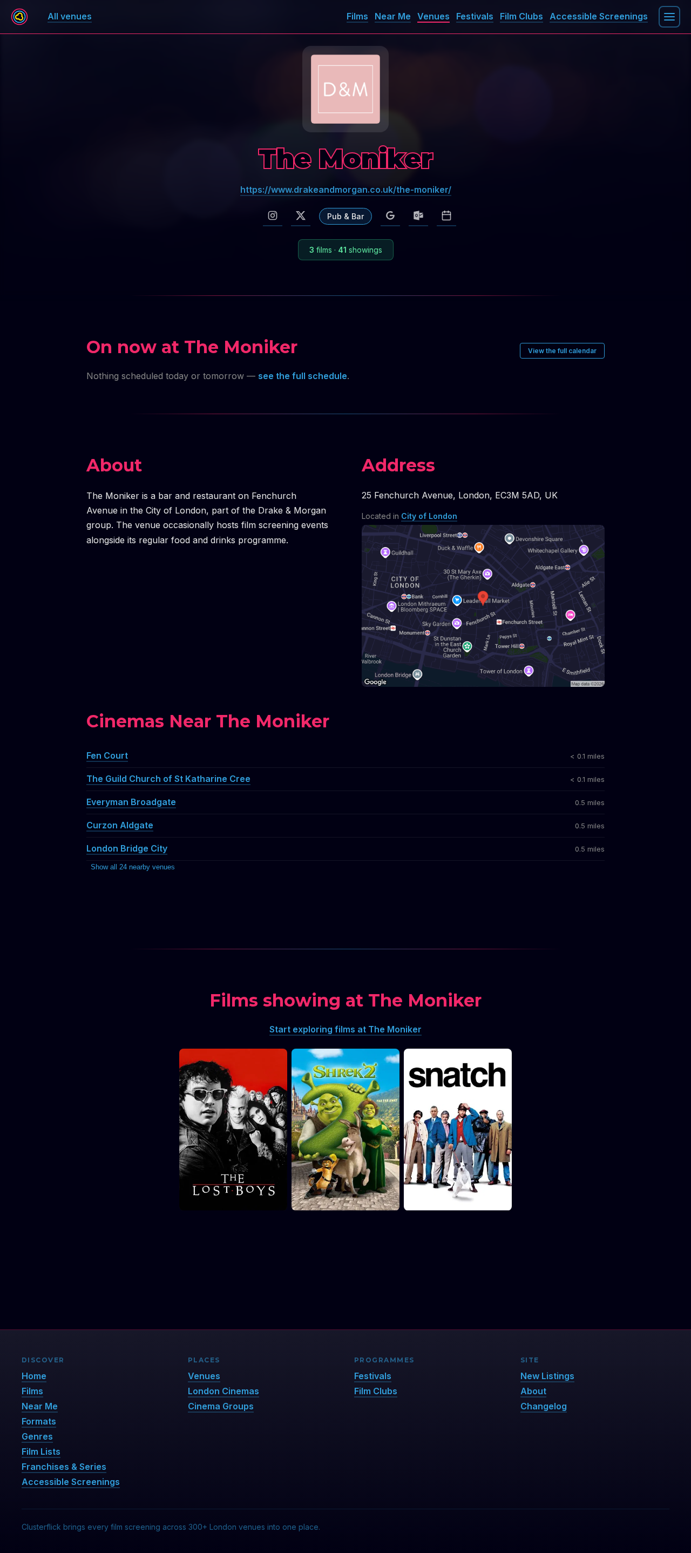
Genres (37, 1436)
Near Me (393, 16)
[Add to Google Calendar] (390, 216)
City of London (429, 516)
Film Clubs (521, 16)
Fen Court (107, 755)
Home (34, 1375)
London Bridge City (126, 848)
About (533, 1391)
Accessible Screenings (599, 16)
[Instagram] (272, 216)
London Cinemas (223, 1391)
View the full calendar (562, 351)
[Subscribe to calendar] (446, 216)
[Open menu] (669, 17)
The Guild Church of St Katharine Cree (168, 778)
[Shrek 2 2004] (345, 1130)
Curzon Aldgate (119, 825)
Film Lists (41, 1451)
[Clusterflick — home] (19, 16)
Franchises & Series (64, 1466)
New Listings (547, 1375)
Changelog (543, 1406)
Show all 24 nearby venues (133, 867)
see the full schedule (302, 375)
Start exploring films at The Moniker (345, 1029)
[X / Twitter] (300, 216)
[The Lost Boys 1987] (233, 1130)
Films (357, 16)
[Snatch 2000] (458, 1130)
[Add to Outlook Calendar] (418, 216)
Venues (433, 16)
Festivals (474, 16)
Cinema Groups (221, 1406)
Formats (39, 1421)
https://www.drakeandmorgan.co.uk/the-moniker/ (345, 189)
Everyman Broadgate (131, 801)
